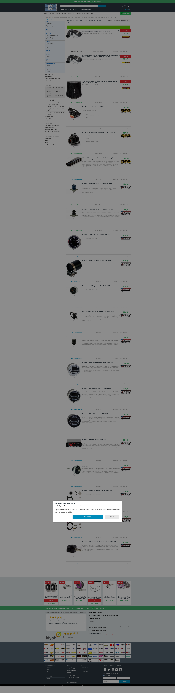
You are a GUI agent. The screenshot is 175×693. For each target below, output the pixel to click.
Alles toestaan (87, 516)
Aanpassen (111, 516)
